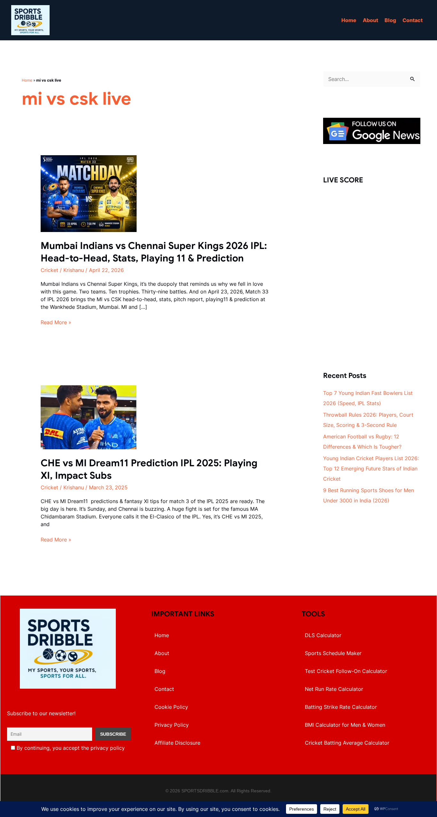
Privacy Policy (172, 725)
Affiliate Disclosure (177, 743)
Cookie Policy (171, 707)
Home (348, 20)
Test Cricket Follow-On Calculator (346, 671)
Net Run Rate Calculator (334, 689)
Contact (412, 20)
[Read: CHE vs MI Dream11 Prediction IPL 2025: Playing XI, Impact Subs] (89, 416)
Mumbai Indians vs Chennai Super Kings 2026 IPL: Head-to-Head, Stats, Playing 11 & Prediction (154, 252)
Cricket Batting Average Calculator (347, 743)
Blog (390, 20)
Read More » (56, 322)
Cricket (49, 270)
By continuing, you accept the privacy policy (70, 748)
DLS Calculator (323, 635)
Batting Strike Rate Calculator (341, 707)
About (370, 20)
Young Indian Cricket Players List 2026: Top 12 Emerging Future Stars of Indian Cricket (371, 468)
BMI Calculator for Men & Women (345, 725)
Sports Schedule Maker (333, 653)
